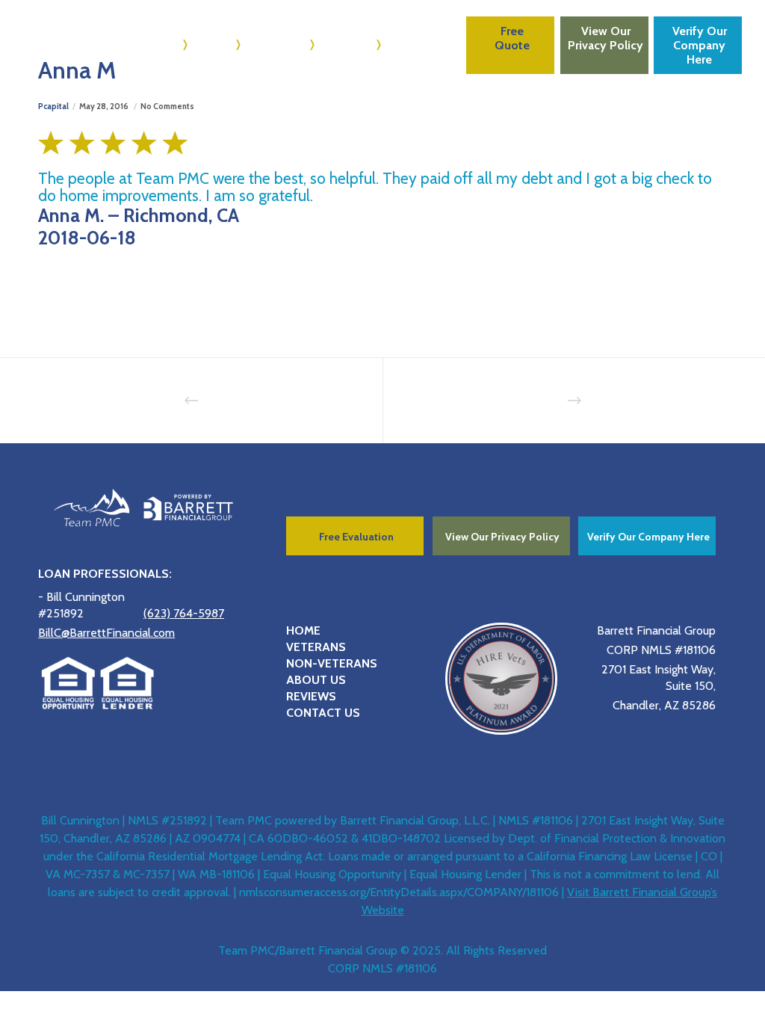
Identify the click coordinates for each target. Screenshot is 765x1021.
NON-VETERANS (331, 663)
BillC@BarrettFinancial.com (106, 633)
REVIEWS (311, 696)
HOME (303, 630)
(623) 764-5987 (183, 613)
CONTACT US (323, 713)
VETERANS (316, 647)
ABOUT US (316, 680)
